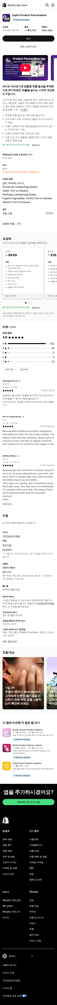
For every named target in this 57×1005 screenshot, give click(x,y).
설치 (28, 38)
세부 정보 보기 (10, 641)
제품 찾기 (7, 845)
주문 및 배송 (9, 856)
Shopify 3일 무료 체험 (28, 802)
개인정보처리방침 (11, 536)
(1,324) (33, 30)
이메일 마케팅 (36, 862)
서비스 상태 (35, 940)
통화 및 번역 (35, 879)
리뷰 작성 (9, 369)
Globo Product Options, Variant (27, 745)
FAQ (5, 540)
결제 (5, 183)
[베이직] (27, 302)
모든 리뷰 (24, 369)
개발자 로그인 (9, 965)
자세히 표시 (7, 504)
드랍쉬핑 (33, 839)
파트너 (32, 923)
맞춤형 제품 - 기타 (12, 223)
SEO (31, 868)
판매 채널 (7, 839)
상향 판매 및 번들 (38, 856)
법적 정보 (34, 934)
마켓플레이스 (36, 845)
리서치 (6, 917)
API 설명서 (8, 906)
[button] (28, 734)
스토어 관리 (8, 874)
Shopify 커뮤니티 (11, 911)
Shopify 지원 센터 (12, 900)
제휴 (31, 929)
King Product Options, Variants (27, 763)
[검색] (47, 5)
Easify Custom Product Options (27, 730)
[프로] (29, 302)
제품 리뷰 (34, 850)
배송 (31, 874)
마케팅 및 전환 (10, 868)
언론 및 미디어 (36, 917)
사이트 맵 (7, 988)
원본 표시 (36, 145)
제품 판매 (7, 850)
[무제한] (31, 302)
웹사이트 (7, 571)
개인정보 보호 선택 (12, 995)
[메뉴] (52, 5)
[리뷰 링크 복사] (19, 381)
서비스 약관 (8, 972)
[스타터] (25, 302)
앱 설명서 (7, 549)
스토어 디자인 (9, 862)
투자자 (32, 911)
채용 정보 (34, 906)
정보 (31, 900)
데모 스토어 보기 (28, 46)
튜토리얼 (7, 545)
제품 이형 (7, 213)
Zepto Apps (47, 30)
